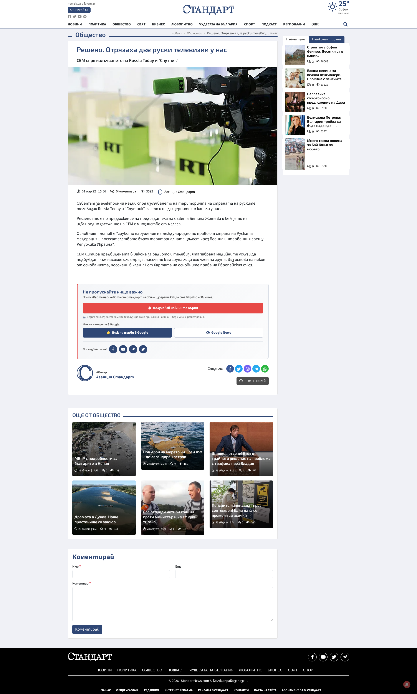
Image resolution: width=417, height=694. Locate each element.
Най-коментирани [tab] (326, 39)
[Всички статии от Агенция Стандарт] (85, 373)
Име (76, 566)
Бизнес (275, 670)
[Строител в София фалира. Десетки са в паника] (295, 55)
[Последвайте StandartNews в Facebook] (69, 16)
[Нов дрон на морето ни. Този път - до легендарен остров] (172, 446)
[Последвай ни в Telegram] (345, 657)
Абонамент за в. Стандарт (301, 690)
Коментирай (255, 381)
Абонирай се (79, 10)
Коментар (81, 583)
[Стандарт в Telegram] (133, 349)
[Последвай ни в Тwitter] (334, 657)
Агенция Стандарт (179, 191)
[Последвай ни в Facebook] (312, 657)
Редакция (151, 690)
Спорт (309, 670)
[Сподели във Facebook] (230, 369)
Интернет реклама (178, 690)
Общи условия (127, 690)
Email (179, 566)
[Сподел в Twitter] (239, 369)
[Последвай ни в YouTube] (323, 657)
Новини (177, 33)
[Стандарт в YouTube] (123, 349)
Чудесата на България (211, 670)
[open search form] (345, 24)
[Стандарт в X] (143, 349)
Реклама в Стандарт (213, 690)
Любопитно (250, 670)
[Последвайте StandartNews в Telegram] (85, 16)
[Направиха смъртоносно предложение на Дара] (295, 102)
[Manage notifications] (406, 684)
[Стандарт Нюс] (90, 660)
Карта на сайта (265, 690)
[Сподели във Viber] (247, 369)
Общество (194, 33)
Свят (293, 670)
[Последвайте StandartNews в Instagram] (74, 16)
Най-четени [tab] (295, 39)
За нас (106, 690)
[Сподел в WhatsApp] (265, 369)
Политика (127, 670)
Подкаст (175, 670)
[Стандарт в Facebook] (113, 349)
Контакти (241, 690)
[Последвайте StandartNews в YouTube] (80, 16)
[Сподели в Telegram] (256, 369)
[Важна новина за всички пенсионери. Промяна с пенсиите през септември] (295, 78)
